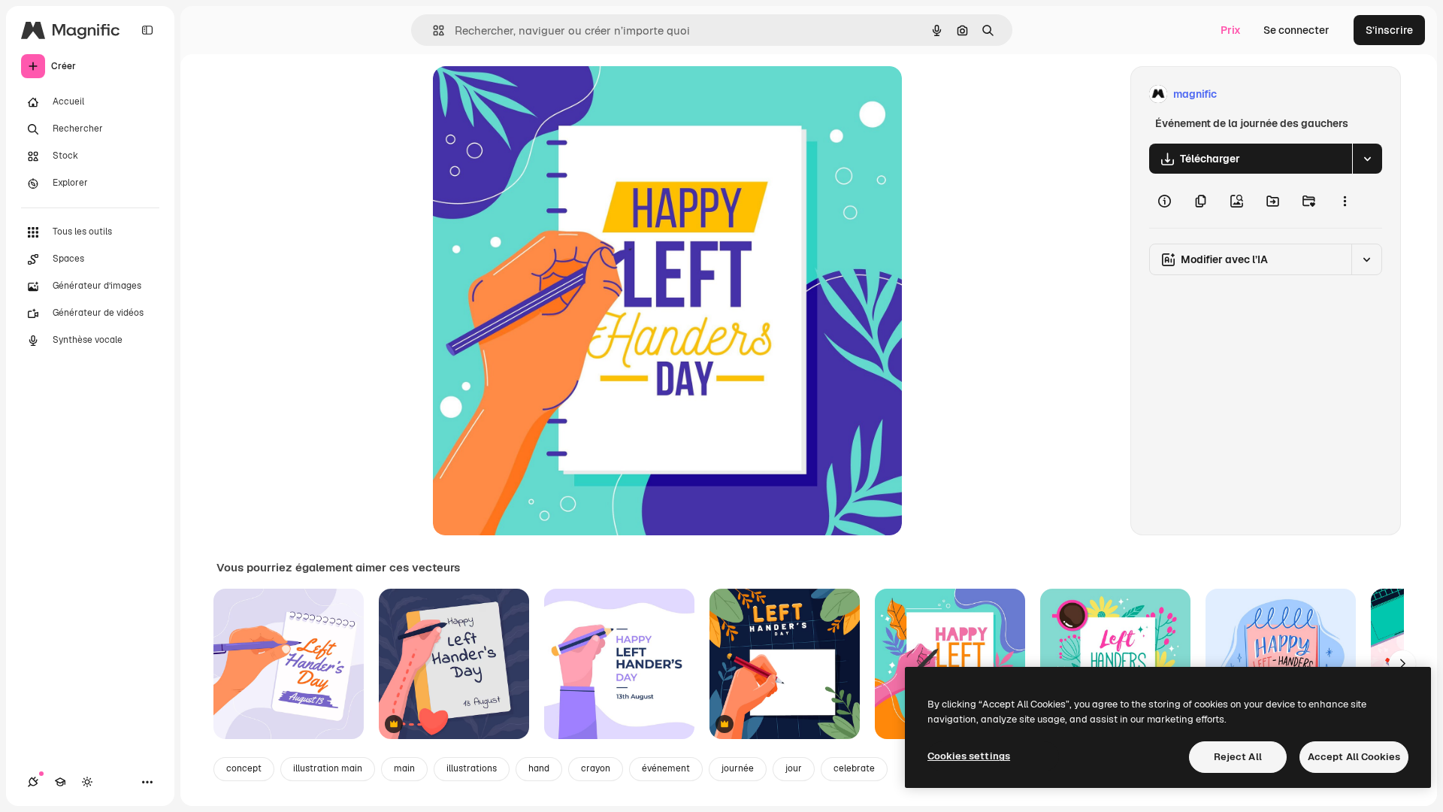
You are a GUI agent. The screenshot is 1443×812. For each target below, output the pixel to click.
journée (738, 768)
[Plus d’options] (1345, 201)
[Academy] (60, 782)
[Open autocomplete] (432, 30)
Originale (532, 94)
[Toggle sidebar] (147, 30)
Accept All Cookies (1354, 756)
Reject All (1238, 756)
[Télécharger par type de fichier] (1367, 159)
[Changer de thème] (87, 782)
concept (244, 768)
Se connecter (1296, 30)
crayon (595, 768)
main (404, 768)
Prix (1231, 30)
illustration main (327, 768)
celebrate (854, 768)
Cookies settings (968, 756)
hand (538, 768)
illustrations (471, 768)
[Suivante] (1402, 664)
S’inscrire (1389, 30)
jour (793, 768)
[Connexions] (33, 782)
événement (666, 768)
